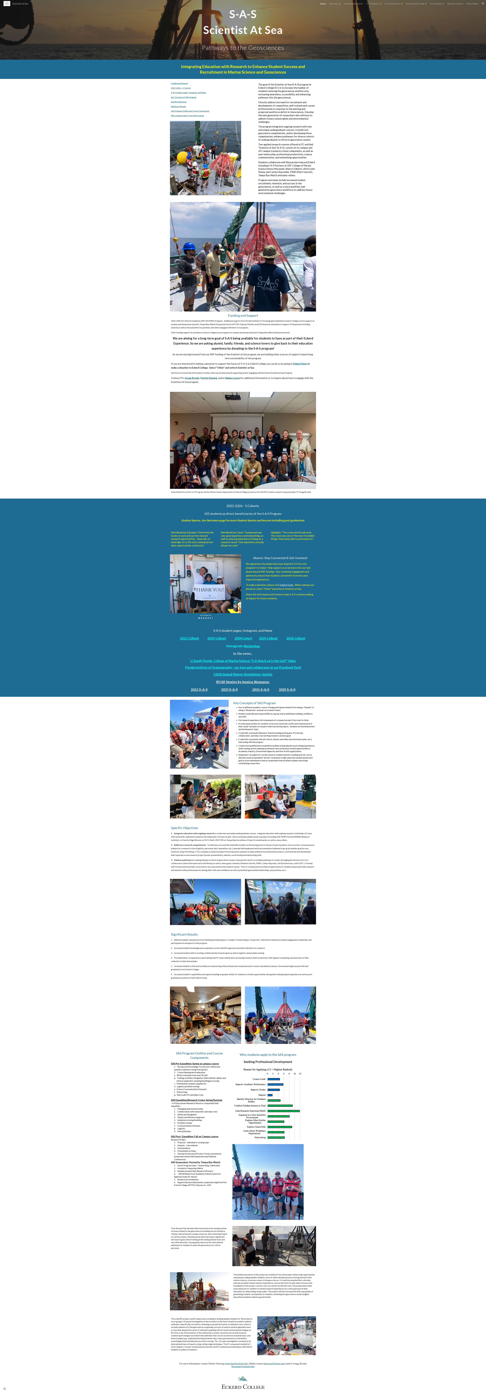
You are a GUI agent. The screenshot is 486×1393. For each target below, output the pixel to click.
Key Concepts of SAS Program (183, 97)
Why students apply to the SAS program (187, 116)
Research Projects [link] (455, 3)
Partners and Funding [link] (415, 3)
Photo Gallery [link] (472, 3)
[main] (243, 30)
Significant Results (178, 106)
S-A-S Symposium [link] (392, 3)
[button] (483, 4)
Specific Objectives (179, 102)
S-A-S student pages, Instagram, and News (188, 93)
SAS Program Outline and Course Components (190, 111)
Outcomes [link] (333, 3)
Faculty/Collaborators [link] (353, 3)
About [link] (323, 3)
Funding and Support (179, 83)
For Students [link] (435, 3)
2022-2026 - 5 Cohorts (181, 88)
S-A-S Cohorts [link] (373, 3)
